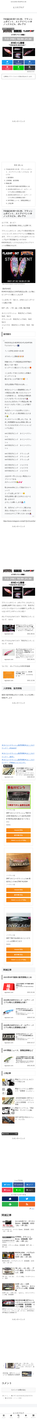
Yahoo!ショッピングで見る (18, 840)
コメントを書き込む (18, 1390)
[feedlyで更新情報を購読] (10, 1204)
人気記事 (10, 203)
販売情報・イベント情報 (10, 1133)
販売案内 (10, 177)
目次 (15, 165)
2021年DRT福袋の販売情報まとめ (19, 186)
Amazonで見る (18, 830)
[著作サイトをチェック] (10, 1198)
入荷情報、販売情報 (12, 180)
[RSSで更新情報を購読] (27, 1204)
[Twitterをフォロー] (27, 1198)
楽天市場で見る (18, 835)
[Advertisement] (18, 99)
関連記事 (9, 183)
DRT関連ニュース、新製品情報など (19, 200)
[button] (29, 67)
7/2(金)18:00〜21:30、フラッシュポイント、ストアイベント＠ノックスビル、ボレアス (19, 171)
